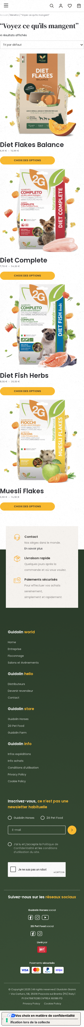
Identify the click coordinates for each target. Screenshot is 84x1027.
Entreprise (14, 649)
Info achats (15, 761)
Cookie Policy (17, 781)
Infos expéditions (19, 754)
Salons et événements (23, 663)
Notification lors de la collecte (27, 1022)
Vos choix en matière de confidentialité (45, 1015)
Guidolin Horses (18, 719)
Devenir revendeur (20, 691)
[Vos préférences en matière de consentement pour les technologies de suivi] (7, 1020)
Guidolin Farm (17, 733)
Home (12, 642)
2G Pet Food (16, 726)
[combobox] (42, 44)
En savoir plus (33, 548)
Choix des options (27, 160)
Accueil (4, 15)
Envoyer (72, 830)
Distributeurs (16, 684)
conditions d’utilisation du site (35, 850)
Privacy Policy (17, 774)
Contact (13, 698)
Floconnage (16, 656)
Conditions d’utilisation (23, 768)
